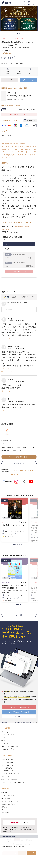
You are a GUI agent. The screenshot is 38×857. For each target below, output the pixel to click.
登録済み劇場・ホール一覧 (9, 779)
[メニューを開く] (34, 3)
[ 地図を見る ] (7, 53)
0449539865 (14, 474)
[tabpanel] (19, 18)
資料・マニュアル (6, 776)
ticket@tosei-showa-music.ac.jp (21, 470)
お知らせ (4, 810)
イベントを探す (6, 732)
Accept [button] (31, 852)
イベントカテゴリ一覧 (7, 735)
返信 (2, 338)
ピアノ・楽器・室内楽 (16, 38)
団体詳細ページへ (19, 463)
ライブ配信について (7, 771)
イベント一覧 (27, 722)
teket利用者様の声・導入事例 (10, 773)
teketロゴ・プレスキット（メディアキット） (14, 782)
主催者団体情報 (8, 58)
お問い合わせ (5, 812)
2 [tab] (20, 33)
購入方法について (31, 120)
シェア (10, 338)
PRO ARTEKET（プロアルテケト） (11, 746)
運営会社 (4, 807)
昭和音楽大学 (6, 441)
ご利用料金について (7, 765)
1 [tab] (17, 33)
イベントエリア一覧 (7, 737)
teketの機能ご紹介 (6, 768)
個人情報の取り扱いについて (9, 801)
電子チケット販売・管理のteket (11, 722)
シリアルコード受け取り (8, 749)
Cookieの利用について (8, 798)
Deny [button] (22, 853)
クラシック (4, 38)
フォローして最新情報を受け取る (19, 457)
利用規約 (4, 792)
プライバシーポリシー (7, 795)
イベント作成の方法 (7, 762)
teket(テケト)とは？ (7, 759)
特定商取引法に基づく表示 (9, 804)
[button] (14, 544)
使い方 (3, 740)
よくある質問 (5, 743)
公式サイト (7, 482)
